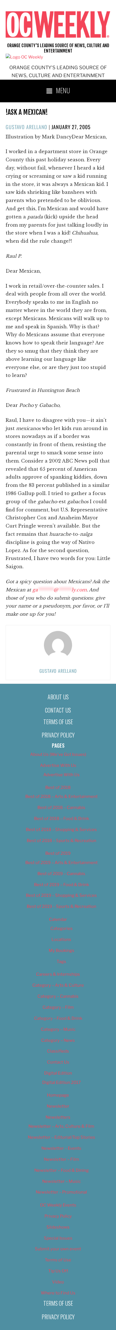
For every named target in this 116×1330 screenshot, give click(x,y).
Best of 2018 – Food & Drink (61, 818)
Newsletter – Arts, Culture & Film (61, 1126)
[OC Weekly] (24, 57)
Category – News (58, 1040)
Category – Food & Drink (58, 1018)
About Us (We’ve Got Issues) (58, 754)
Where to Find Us (58, 1293)
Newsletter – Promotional (61, 1192)
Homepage (58, 1095)
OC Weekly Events (58, 1205)
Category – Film (58, 1007)
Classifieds (58, 1051)
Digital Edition (58, 1073)
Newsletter (58, 1106)
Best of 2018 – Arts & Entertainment (61, 796)
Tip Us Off (58, 1270)
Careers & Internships (58, 974)
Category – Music (58, 1029)
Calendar (58, 919)
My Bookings (61, 950)
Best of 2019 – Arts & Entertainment (61, 862)
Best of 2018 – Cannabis (61, 807)
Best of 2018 (58, 787)
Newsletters (58, 1117)
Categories (61, 928)
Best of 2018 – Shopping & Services (61, 829)
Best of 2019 (58, 853)
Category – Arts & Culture (58, 985)
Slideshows (58, 1227)
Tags (61, 961)
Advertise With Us (58, 765)
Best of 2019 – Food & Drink (61, 884)
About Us (58, 697)
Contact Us (58, 710)
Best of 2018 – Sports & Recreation (61, 840)
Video (58, 1282)
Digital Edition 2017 (61, 1082)
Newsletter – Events (61, 1148)
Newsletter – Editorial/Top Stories (61, 1137)
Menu (63, 90)
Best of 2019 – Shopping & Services (61, 895)
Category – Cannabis (58, 996)
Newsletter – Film (61, 1159)
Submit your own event (58, 1248)
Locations (61, 939)
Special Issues (58, 1238)
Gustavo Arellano (26, 127)
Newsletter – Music (61, 1181)
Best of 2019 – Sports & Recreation (61, 906)
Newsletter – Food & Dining (61, 1170)
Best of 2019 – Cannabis (61, 873)
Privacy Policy (58, 735)
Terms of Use (58, 721)
